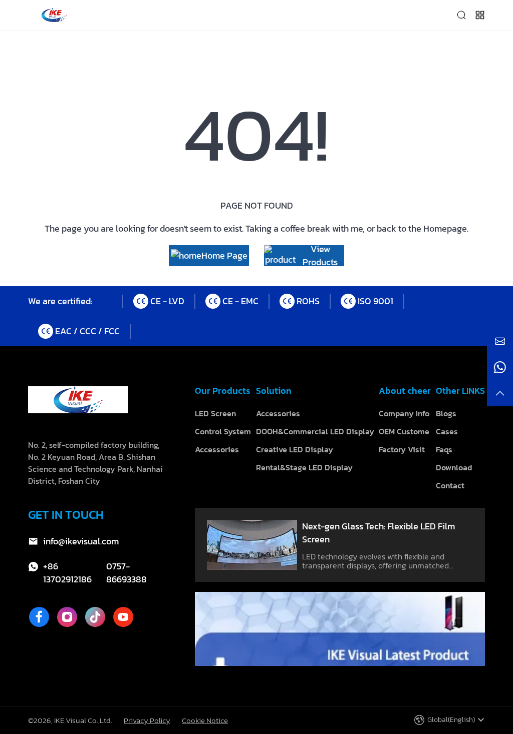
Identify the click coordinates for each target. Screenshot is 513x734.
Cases (447, 431)
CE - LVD (167, 301)
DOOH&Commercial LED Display (315, 431)
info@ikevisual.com (81, 541)
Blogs (446, 413)
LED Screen (215, 413)
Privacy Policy (147, 720)
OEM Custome (404, 431)
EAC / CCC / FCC (87, 331)
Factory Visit (402, 449)
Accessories (217, 449)
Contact (450, 485)
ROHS (308, 301)
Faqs (444, 449)
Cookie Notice (205, 720)
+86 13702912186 (67, 573)
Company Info (404, 413)
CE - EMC (240, 301)
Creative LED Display (294, 449)
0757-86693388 (126, 573)
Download (454, 467)
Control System (223, 431)
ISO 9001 (375, 301)
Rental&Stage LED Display (304, 467)
